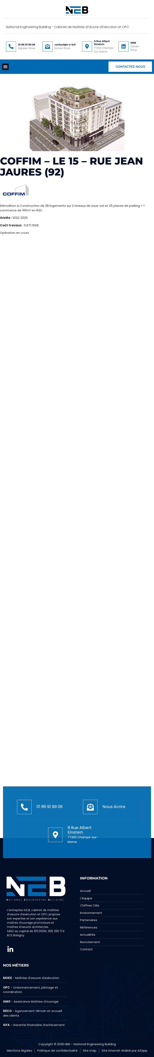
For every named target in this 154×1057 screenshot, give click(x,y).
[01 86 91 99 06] (11, 46)
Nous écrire (113, 806)
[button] (5, 66)
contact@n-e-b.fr (65, 44)
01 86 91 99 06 (26, 44)
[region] (52, 1017)
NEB (133, 42)
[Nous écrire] (90, 807)
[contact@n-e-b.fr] (48, 46)
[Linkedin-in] (10, 949)
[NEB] (124, 46)
